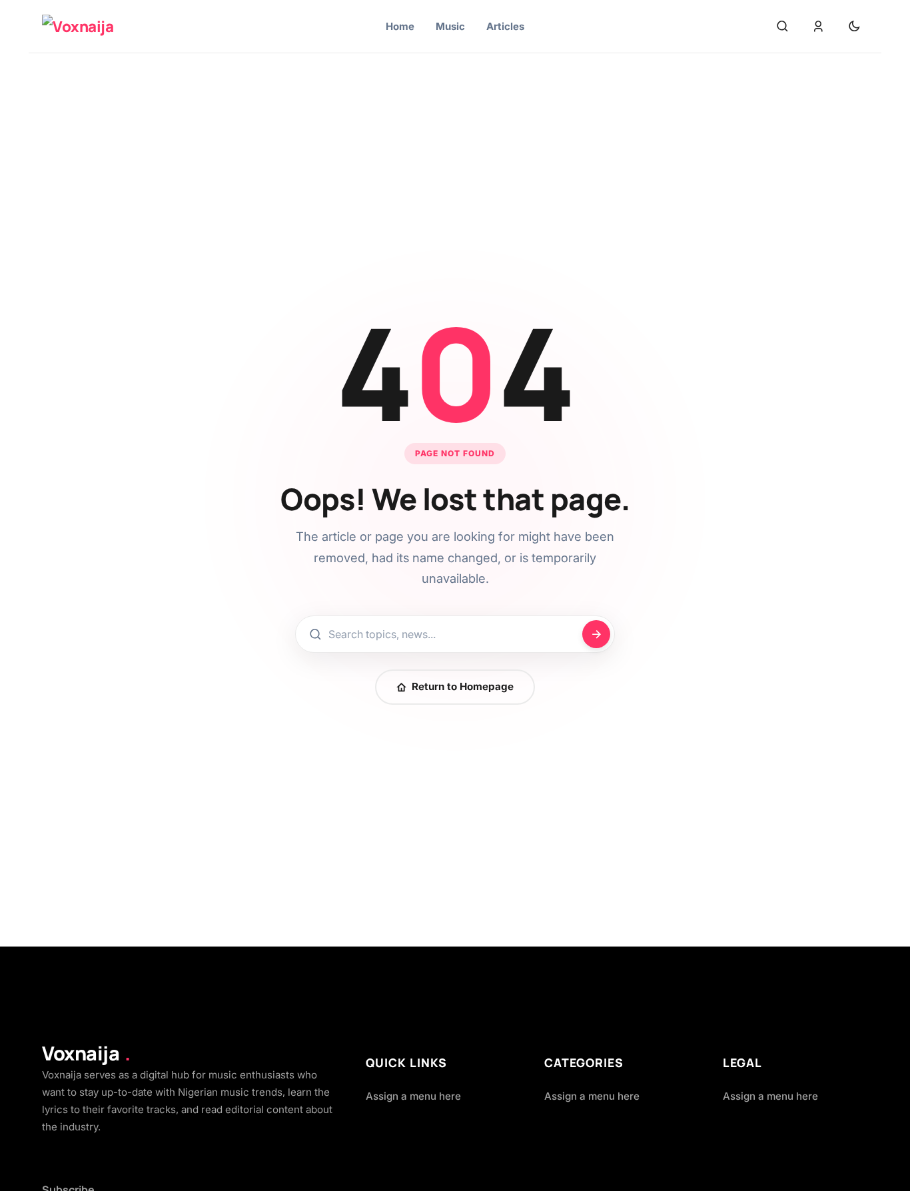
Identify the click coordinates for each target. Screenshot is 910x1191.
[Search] (782, 27)
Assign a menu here (413, 1096)
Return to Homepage (463, 686)
